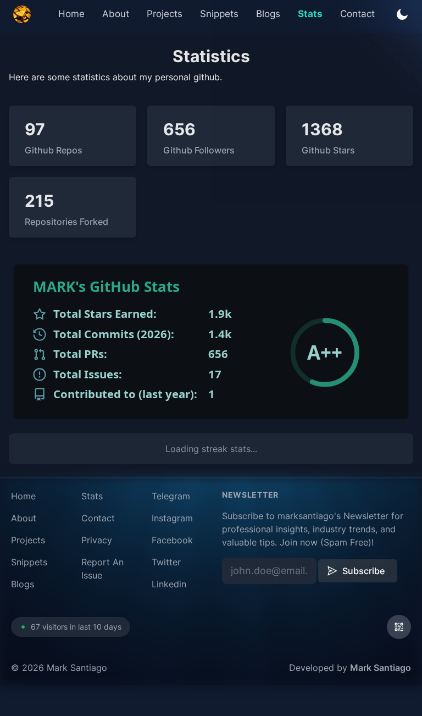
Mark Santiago (380, 667)
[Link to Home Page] (22, 14)
